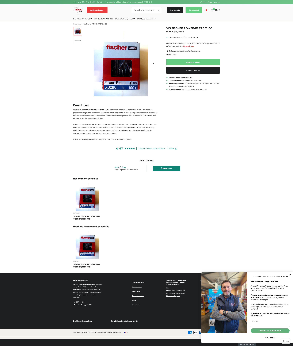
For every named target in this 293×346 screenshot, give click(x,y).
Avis (167, 288)
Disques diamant (145, 19)
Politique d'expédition (82, 321)
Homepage (77, 24)
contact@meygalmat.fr (83, 305)
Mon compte (175, 10)
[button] (153, 64)
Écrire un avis (166, 168)
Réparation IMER (81, 19)
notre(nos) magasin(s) (192, 51)
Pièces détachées (124, 19)
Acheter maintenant (193, 70)
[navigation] (77, 31)
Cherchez (159, 10)
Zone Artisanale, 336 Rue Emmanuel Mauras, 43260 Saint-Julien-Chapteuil (175, 293)
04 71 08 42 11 (80, 302)
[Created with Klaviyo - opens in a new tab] (247, 344)
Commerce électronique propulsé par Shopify (104, 332)
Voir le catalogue (96, 10)
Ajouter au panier (193, 62)
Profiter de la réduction (270, 331)
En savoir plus (188, 46)
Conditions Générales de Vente (124, 321)
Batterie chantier (103, 19)
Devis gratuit (194, 10)
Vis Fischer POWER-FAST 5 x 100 (86, 216)
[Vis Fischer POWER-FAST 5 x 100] (87, 197)
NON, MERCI (270, 337)
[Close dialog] (290, 274)
